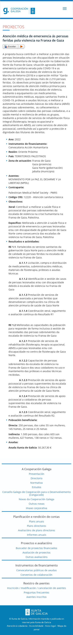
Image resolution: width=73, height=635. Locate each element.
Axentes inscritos (36, 597)
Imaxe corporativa (36, 508)
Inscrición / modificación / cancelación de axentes (36, 588)
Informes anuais (36, 534)
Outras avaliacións (36, 557)
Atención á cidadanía (17, 625)
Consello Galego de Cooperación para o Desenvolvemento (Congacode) (36, 493)
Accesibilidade (36, 625)
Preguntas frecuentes (36, 592)
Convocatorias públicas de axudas (36, 570)
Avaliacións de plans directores (36, 530)
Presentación (36, 473)
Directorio (36, 478)
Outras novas (36, 503)
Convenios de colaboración (36, 574)
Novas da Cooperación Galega (36, 499)
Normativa (36, 482)
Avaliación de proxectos (36, 552)
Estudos (36, 487)
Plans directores (36, 526)
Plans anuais (36, 521)
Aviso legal (50, 625)
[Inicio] (18, 11)
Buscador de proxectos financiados (36, 548)
